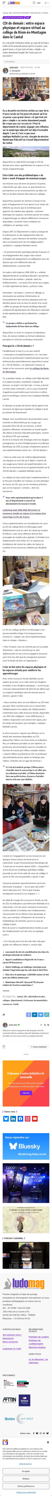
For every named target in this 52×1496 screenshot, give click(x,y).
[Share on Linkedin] (34, 1014)
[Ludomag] (13, 3)
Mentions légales (37, 1347)
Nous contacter (10, 1341)
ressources (7, 1004)
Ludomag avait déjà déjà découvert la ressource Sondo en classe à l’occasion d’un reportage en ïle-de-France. (24, 513)
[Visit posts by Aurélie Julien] (5, 71)
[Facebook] (33, 1433)
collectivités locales (36, 996)
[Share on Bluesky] (40, 1014)
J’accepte (26, 1259)
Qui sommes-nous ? (12, 1334)
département (16, 1000)
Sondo (16, 1004)
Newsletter (8, 1338)
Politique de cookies (39, 1337)
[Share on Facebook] (28, 1014)
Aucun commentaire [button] (40, 1047)
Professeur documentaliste (35, 1000)
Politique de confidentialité (26, 1492)
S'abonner (26, 1093)
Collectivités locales (13, 17)
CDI (25, 996)
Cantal (20, 996)
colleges (6, 1000)
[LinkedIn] (48, 1025)
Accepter (26, 1471)
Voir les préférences (26, 1486)
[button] (48, 1442)
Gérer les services (25, 1464)
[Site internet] (41, 1025)
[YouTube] (37, 1433)
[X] (45, 1025)
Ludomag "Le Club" (12, 1348)
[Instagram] (40, 1433)
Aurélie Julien (13, 67)
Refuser (26, 1478)
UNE (27, 17)
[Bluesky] (47, 1433)
